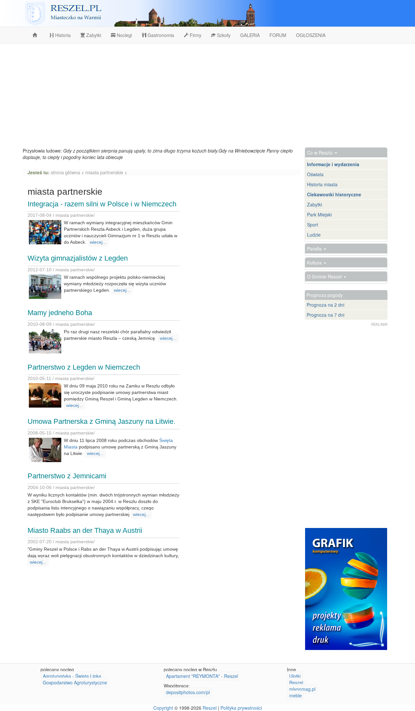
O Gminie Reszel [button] (325, 276)
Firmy (194, 35)
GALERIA (250, 35)
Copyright (163, 708)
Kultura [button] (315, 262)
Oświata (315, 174)
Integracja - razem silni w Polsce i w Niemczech (102, 204)
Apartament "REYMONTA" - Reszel (202, 676)
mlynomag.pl (302, 689)
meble (295, 695)
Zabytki (93, 35)
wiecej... (98, 242)
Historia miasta (322, 184)
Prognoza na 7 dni (325, 315)
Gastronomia (160, 35)
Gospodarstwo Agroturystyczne (75, 682)
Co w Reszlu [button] (320, 152)
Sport (312, 224)
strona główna (66, 172)
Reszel (296, 682)
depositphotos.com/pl (188, 692)
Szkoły (223, 35)
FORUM (277, 35)
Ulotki (295, 676)
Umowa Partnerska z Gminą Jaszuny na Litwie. (101, 421)
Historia (62, 35)
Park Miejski (319, 214)
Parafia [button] (315, 248)
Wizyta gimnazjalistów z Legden (78, 258)
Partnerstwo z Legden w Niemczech (84, 367)
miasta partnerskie (104, 172)
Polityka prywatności (241, 708)
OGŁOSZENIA (311, 35)
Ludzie (314, 234)
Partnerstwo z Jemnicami (67, 476)
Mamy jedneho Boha (60, 313)
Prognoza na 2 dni (325, 304)
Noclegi (123, 35)
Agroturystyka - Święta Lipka (72, 676)
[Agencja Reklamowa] (346, 589)
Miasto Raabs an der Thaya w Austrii (85, 530)
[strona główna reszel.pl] (36, 35)
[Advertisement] (207, 95)
